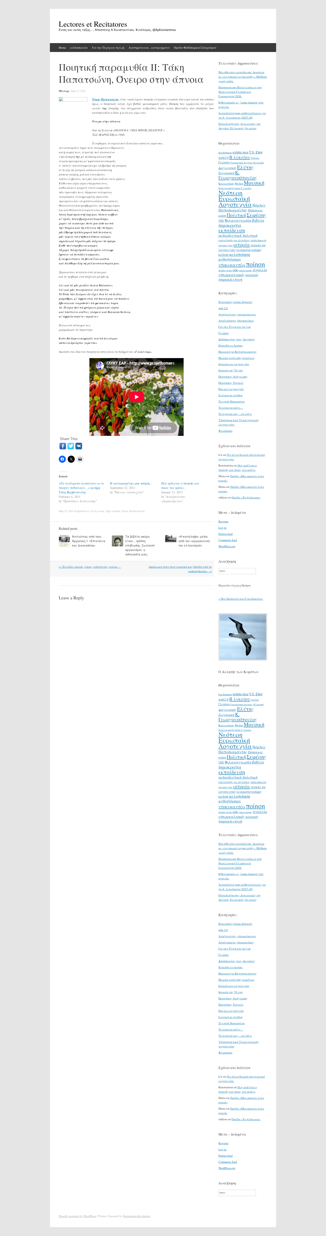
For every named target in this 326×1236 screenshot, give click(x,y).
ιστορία (241, 244)
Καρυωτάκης (226, 183)
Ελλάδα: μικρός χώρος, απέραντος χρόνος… (90, 567)
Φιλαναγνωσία (238, 220)
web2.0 (223, 157)
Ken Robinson (225, 152)
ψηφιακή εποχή (230, 279)
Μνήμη (239, 183)
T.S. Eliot (255, 152)
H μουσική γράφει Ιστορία (235, 302)
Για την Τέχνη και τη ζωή (108, 48)
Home (62, 48)
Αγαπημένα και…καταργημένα (149, 48)
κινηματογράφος (249, 249)
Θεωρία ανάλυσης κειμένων (236, 358)
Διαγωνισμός (227, 168)
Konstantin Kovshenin (136, 1216)
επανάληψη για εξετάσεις (234, 240)
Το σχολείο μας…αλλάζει (235, 414)
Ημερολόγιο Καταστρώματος (237, 352)
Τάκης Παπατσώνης (105, 99)
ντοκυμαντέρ (231, 264)
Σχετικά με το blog (230, 395)
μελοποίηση (239, 254)
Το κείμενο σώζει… (230, 408)
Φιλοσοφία (225, 431)
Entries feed (225, 534)
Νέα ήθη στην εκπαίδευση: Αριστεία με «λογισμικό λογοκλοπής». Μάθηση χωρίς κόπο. (242, 76)
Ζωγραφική (226, 173)
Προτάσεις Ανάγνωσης (91, 511)
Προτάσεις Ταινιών (230, 383)
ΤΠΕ (221, 220)
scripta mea (240, 152)
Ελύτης (245, 167)
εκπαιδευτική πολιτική (237, 235)
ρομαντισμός (245, 270)
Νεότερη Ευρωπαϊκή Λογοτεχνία (235, 198)
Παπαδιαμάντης (232, 210)
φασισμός (252, 275)
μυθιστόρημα (229, 259)
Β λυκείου (239, 157)
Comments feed (227, 540)
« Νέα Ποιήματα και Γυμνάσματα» (240, 599)
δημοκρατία (229, 225)
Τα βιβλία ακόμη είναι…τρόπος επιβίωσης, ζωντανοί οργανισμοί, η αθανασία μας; (140, 545)
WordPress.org (227, 546)
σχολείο (260, 269)
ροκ (235, 269)
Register (223, 521)
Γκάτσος (255, 157)
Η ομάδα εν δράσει (230, 345)
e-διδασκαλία (79, 48)
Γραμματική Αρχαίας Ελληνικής (247, 162)
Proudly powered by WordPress (77, 1216)
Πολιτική (236, 215)
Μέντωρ (64, 91)
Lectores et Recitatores (93, 24)
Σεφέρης (256, 214)
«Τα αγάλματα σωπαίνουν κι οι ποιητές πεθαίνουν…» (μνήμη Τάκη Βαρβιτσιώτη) (81, 487)
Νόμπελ (258, 205)
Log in (222, 528)
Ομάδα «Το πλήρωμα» (246, 497)
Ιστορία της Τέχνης (230, 370)
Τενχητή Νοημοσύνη (231, 401)
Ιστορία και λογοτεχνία (233, 364)
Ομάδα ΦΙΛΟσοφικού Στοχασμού (195, 48)
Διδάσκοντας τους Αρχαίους (236, 339)
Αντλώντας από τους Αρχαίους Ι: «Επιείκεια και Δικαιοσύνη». (88, 540)
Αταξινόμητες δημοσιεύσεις (236, 321)
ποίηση (116, 511)
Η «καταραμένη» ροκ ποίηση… (131, 483)
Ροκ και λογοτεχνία (231, 389)
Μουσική (254, 182)
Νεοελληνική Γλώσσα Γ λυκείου (234, 188)
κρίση (223, 254)
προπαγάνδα (225, 270)
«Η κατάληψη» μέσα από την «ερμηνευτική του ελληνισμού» (194, 540)
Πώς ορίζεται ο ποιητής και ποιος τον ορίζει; (180, 485)
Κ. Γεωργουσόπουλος (237, 175)
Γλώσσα (224, 162)
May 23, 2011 (78, 91)
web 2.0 (223, 308)
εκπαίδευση (231, 230)
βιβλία (258, 220)
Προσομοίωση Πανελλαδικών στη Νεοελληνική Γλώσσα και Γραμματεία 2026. (240, 91)
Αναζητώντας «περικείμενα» (237, 314)
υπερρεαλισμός (231, 274)
